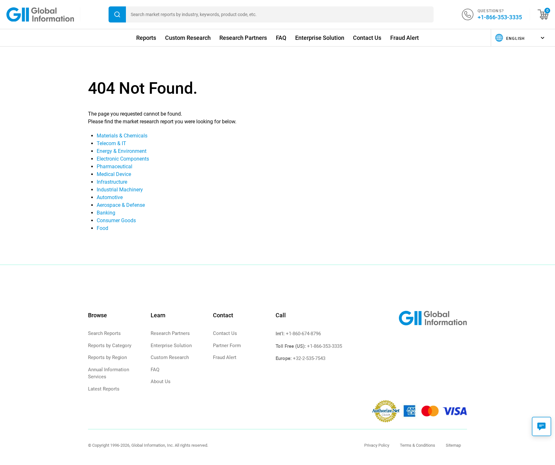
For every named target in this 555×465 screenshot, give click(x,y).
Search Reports (104, 333)
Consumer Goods (116, 220)
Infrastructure (112, 182)
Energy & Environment (121, 151)
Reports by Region (107, 357)
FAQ (281, 37)
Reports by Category (109, 345)
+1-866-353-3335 (500, 17)
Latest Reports (103, 389)
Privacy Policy (376, 445)
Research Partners (243, 37)
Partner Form (227, 345)
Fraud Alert (404, 37)
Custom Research (188, 37)
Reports (146, 37)
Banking (106, 213)
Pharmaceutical (114, 166)
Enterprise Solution (319, 37)
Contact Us (367, 37)
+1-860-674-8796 (303, 334)
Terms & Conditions (417, 445)
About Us (161, 381)
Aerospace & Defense (121, 205)
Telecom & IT (111, 143)
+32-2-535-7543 (309, 358)
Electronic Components (123, 159)
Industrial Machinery (120, 190)
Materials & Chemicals (122, 136)
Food (102, 228)
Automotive (110, 197)
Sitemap (453, 445)
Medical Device (114, 174)
